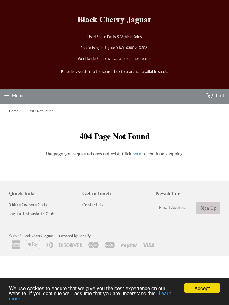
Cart (220, 96)
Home (13, 111)
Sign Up (208, 208)
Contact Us (92, 205)
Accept (202, 288)
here (136, 154)
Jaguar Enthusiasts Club (31, 214)
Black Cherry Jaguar (114, 19)
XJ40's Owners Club (28, 205)
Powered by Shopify (75, 236)
